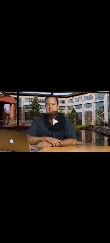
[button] (55, 121)
